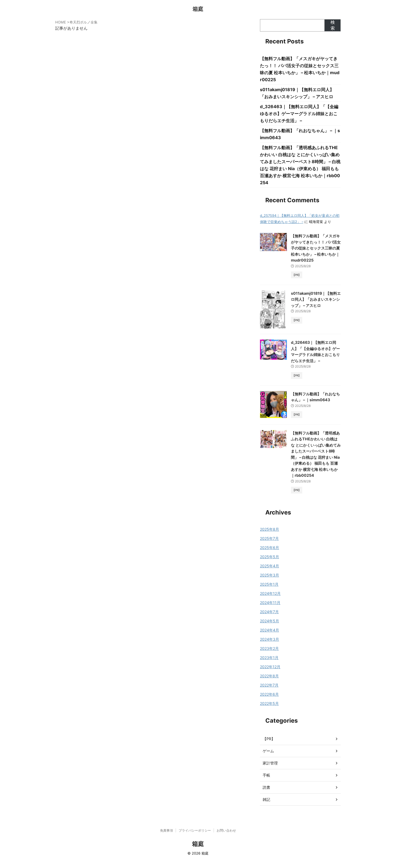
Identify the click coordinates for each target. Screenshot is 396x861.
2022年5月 (269, 703)
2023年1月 (269, 657)
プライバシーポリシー (195, 830)
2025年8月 (269, 529)
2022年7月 (269, 685)
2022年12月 (270, 666)
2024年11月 (270, 602)
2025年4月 (269, 566)
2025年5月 (269, 556)
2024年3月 (269, 639)
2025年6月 (269, 547)
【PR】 (269, 738)
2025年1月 (269, 584)
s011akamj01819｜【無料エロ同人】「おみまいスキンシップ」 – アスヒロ (316, 299)
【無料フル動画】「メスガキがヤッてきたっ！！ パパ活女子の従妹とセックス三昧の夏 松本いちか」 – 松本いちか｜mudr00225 (316, 248)
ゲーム (268, 751)
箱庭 (198, 9)
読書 (266, 787)
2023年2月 (269, 648)
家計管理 (270, 763)
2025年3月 (269, 575)
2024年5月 (269, 621)
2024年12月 (270, 593)
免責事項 (166, 830)
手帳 (266, 775)
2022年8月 (269, 676)
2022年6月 (269, 694)
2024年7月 (269, 611)
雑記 (266, 799)
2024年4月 (269, 630)
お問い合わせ (226, 830)
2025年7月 (269, 538)
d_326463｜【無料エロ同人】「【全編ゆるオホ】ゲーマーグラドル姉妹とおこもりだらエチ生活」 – (299, 113)
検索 (333, 25)
